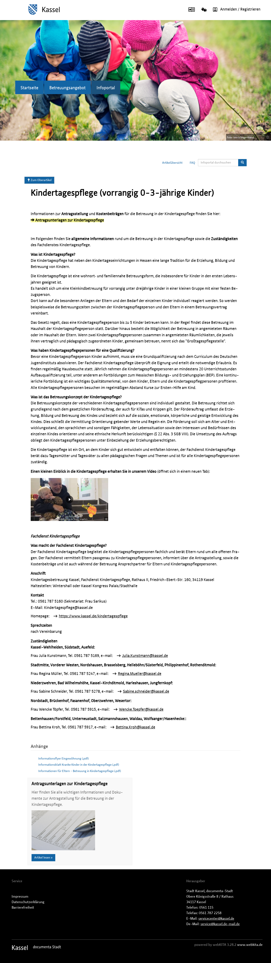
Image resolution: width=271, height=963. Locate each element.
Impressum (20, 896)
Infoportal (106, 88)
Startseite (29, 88)
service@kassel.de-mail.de (220, 924)
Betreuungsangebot (67, 88)
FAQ (192, 162)
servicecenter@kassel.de (216, 918)
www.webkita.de (250, 945)
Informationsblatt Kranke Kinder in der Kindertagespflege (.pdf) (78, 764)
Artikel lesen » (43, 857)
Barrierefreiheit (23, 907)
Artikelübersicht (172, 162)
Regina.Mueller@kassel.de (139, 674)
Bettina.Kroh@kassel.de (135, 727)
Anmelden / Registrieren (240, 9)
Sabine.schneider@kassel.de (146, 692)
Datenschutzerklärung (28, 902)
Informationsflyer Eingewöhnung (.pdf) (63, 758)
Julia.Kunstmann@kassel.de (145, 656)
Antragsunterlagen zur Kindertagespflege (69, 220)
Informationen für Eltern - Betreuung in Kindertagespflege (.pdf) (79, 771)
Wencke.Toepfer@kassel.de (141, 710)
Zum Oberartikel (41, 180)
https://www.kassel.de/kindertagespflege (93, 616)
